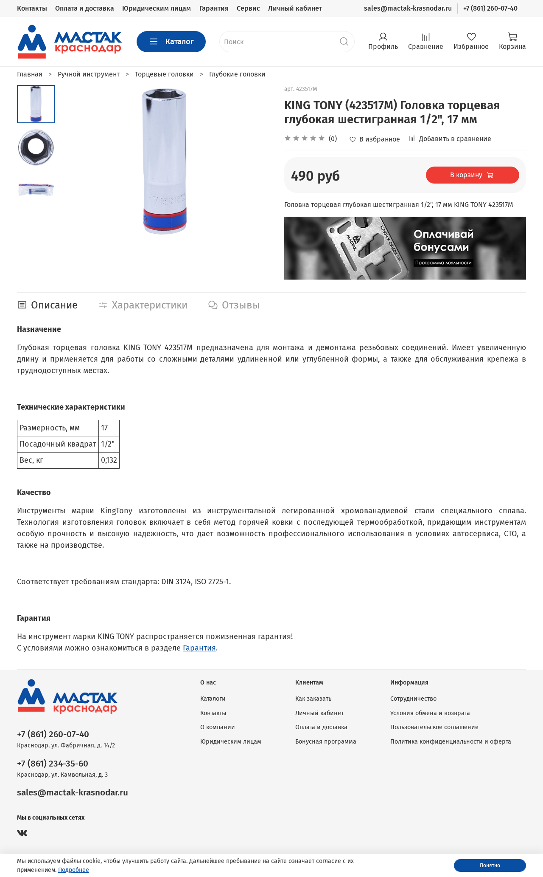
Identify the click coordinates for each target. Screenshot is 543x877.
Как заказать (313, 698)
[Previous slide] (76, 161)
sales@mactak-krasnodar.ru (408, 8)
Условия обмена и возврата (430, 713)
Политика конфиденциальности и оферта (450, 741)
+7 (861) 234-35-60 (52, 763)
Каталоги (213, 698)
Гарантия (214, 8)
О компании (217, 727)
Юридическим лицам (156, 8)
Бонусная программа (325, 741)
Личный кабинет (295, 8)
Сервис (248, 8)
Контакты (32, 8)
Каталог (179, 41)
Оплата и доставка (84, 8)
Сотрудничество (413, 698)
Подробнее (73, 870)
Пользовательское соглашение (434, 727)
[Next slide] (254, 161)
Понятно (490, 866)
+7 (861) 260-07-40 (490, 8)
